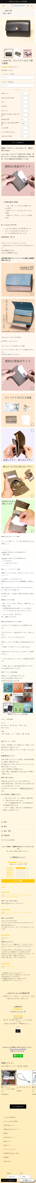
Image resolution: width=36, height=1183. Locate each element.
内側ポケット (4, 93)
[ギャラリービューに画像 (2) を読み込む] (27, 53)
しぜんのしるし (20, 1182)
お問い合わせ (7, 1161)
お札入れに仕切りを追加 (7, 97)
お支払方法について (9, 1137)
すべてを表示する (18, 1106)
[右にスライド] (34, 54)
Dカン (2, 102)
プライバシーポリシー (9, 1149)
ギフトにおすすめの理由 (10, 1121)
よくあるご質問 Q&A (9, 1117)
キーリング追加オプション (9, 252)
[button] (3, 6)
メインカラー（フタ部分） (8, 74)
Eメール (23, 771)
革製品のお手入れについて (11, 1129)
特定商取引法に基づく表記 (11, 1153)
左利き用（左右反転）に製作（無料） (10, 114)
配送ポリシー (7, 1141)
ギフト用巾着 (4, 127)
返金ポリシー (7, 1145)
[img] (5, 892)
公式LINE (14, 771)
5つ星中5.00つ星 (23, 862)
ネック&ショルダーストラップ (24, 1087)
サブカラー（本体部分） (7, 82)
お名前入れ (4, 106)
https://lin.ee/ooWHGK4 (18, 1049)
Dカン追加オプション (8, 250)
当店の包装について (9, 1125)
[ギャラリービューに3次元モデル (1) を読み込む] (18, 53)
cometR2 (4, 552)
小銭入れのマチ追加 (6, 136)
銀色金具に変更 (5, 119)
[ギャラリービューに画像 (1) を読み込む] (8, 53)
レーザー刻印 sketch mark (8, 132)
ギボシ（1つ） (5, 110)
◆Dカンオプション (6, 1087)
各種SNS (5, 1133)
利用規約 (6, 1157)
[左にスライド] (2, 54)
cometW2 (4, 558)
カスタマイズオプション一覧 (10, 680)
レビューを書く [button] (18, 881)
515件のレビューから (17, 1011)
